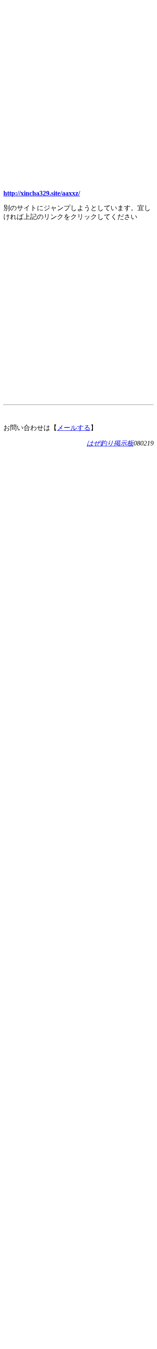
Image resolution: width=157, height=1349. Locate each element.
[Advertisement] (78, 81)
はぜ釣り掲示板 (110, 443)
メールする (73, 427)
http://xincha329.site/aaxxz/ (41, 193)
